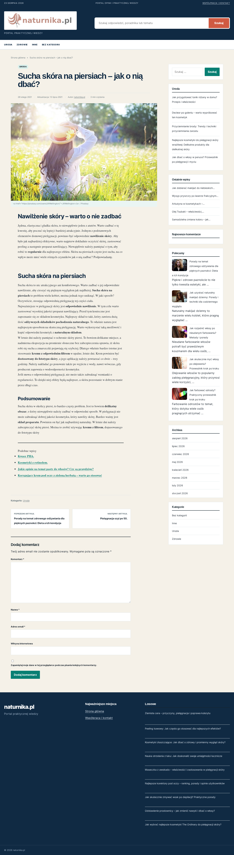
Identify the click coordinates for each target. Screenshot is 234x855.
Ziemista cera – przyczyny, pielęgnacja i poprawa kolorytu (177, 713)
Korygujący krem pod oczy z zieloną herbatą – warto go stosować (60, 475)
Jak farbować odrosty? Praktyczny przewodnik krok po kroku (202, 395)
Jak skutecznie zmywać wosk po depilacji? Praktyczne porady (180, 797)
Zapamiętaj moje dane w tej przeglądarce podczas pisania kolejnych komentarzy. (54, 665)
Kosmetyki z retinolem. (33, 462)
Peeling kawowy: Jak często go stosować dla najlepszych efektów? (183, 728)
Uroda (8, 44)
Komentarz (17, 559)
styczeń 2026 (180, 493)
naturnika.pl (79, 97)
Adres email (18, 626)
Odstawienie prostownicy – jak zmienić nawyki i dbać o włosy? (180, 810)
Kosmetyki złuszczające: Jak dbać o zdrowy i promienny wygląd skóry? (185, 742)
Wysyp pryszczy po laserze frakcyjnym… (195, 195)
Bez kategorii (51, 44)
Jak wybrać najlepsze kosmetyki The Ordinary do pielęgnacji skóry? (183, 824)
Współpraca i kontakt (216, 3)
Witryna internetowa (22, 643)
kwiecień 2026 (180, 469)
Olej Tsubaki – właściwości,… (188, 211)
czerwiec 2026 (180, 454)
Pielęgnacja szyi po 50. (113, 518)
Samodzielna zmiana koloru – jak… (191, 219)
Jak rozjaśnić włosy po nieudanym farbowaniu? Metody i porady (202, 333)
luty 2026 (177, 485)
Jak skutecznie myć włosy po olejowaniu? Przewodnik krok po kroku (204, 364)
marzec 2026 (179, 477)
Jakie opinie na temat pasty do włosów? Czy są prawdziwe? (56, 469)
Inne (35, 44)
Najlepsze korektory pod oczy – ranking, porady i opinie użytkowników (185, 783)
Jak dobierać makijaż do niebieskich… (193, 187)
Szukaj (219, 23)
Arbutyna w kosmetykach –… (188, 203)
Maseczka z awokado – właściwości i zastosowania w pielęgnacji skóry (185, 769)
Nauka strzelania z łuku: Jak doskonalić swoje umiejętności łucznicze (183, 755)
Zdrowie (22, 44)
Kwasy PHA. (26, 456)
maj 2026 (177, 461)
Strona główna (18, 57)
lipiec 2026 (178, 446)
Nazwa (15, 609)
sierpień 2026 (180, 438)
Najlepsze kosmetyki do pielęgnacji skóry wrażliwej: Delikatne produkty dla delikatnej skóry (195, 145)
